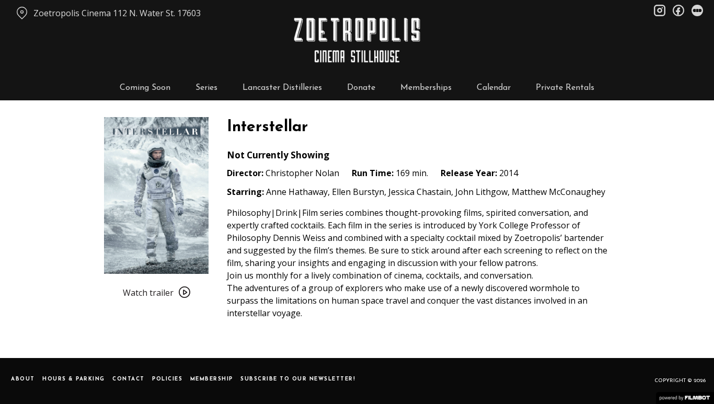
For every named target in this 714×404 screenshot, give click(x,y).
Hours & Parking (73, 379)
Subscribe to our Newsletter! (297, 379)
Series (206, 88)
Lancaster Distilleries (282, 88)
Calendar (494, 88)
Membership (211, 379)
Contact (128, 379)
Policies (167, 379)
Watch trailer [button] (148, 292)
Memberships (426, 88)
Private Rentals (565, 88)
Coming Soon (145, 88)
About (23, 379)
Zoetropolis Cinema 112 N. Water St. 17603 (117, 13)
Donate (361, 88)
